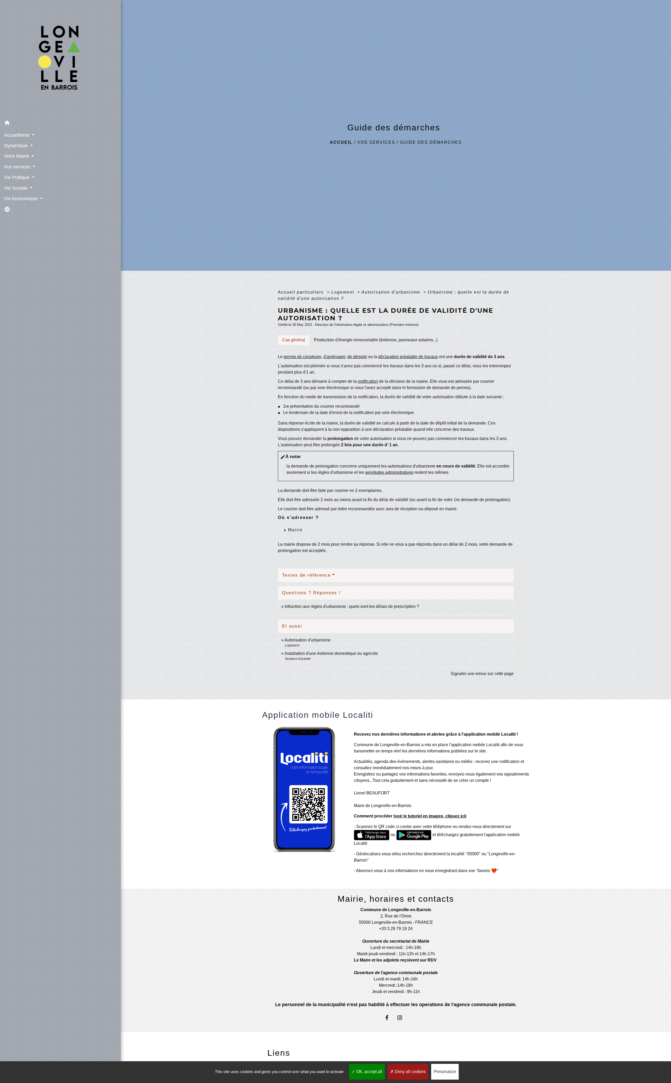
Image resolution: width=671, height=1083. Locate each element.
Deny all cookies (410, 1071)
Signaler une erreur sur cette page (482, 673)
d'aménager (334, 356)
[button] (60, 124)
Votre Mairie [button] (17, 156)
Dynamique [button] (16, 145)
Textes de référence (306, 575)
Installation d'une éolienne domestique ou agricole (331, 653)
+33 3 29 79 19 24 (396, 928)
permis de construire (302, 356)
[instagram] (402, 1017)
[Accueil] (60, 59)
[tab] (294, 340)
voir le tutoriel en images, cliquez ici (430, 816)
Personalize (445, 1071)
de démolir (357, 356)
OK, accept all (368, 1071)
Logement (343, 292)
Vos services (376, 142)
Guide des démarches (431, 142)
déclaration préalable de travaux (408, 356)
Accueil (341, 142)
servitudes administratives (389, 472)
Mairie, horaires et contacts (396, 899)
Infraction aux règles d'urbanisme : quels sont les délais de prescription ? (352, 606)
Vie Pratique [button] (17, 177)
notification (368, 381)
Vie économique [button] (21, 198)
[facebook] (389, 1017)
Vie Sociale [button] (16, 188)
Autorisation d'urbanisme (391, 292)
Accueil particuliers (301, 292)
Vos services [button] (18, 166)
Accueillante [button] (17, 135)
